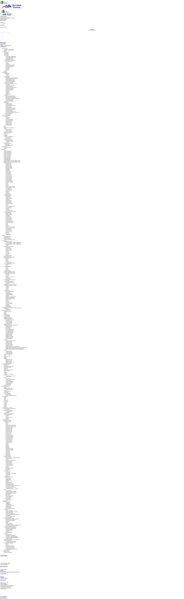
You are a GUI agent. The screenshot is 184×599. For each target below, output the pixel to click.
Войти (1, 18)
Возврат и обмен (3, 571)
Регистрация (5, 18)
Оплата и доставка (3, 569)
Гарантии (1, 570)
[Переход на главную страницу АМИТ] (4, 3)
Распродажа (6, 45)
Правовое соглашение (4, 578)
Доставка (3, 37)
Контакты (4, 40)
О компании (2, 577)
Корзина (1, 19)
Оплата (3, 35)
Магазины (2, 576)
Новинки (2, 45)
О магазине (4, 34)
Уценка (10, 45)
